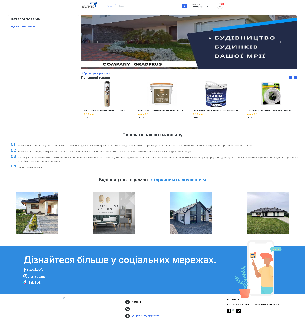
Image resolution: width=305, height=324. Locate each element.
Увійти (195, 7)
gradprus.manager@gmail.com (146, 316)
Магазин (110, 6)
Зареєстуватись (206, 7)
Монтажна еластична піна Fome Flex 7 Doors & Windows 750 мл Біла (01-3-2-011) (107, 110)
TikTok (34, 282)
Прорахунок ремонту (96, 73)
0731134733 (137, 309)
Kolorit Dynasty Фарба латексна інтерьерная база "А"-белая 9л (161, 110)
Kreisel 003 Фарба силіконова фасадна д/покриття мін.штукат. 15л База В (216, 110)
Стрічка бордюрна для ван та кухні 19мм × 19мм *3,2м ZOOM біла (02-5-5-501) (270, 110)
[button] (97, 42)
